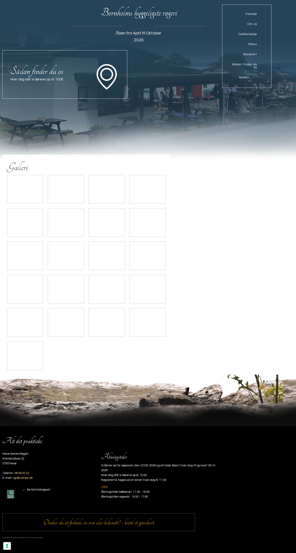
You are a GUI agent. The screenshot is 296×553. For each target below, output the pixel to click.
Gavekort (250, 54)
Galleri (244, 77)
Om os (252, 24)
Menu (252, 44)
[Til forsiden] (37, 24)
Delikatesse (248, 34)
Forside (251, 14)
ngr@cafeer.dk (22, 477)
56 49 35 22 (21, 473)
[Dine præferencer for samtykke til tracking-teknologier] (7, 546)
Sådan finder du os (244, 66)
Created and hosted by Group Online (22, 537)
